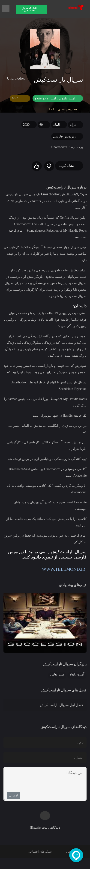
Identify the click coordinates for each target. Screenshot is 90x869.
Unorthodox (59, 147)
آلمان (56, 124)
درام (73, 124)
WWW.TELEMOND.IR (64, 569)
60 (41, 124)
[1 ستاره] (49, 166)
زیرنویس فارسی (64, 136)
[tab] (45, 705)
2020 (26, 124)
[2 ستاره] (37, 166)
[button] (31, 9)
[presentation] (80, 623)
